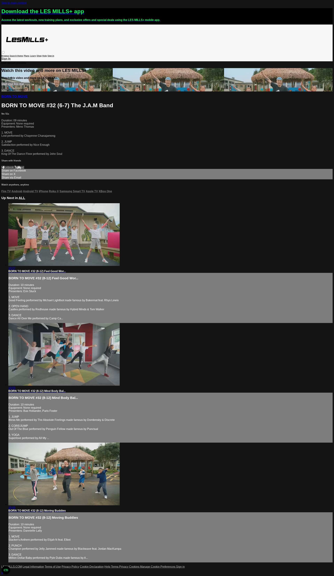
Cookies (134, 566)
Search (13, 56)
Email (20, 167)
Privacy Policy (70, 566)
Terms (115, 566)
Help (44, 56)
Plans (26, 56)
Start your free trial (12, 83)
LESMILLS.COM (11, 566)
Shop (39, 56)
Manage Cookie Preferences (158, 566)
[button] (3, 52)
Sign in (50, 56)
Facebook (7, 167)
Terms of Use (53, 566)
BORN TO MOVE (14, 96)
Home (20, 56)
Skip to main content (13, 2)
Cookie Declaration (92, 566)
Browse (5, 56)
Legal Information (33, 566)
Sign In (6, 58)
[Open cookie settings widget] (6, 570)
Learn (33, 56)
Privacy (124, 566)
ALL (22, 198)
